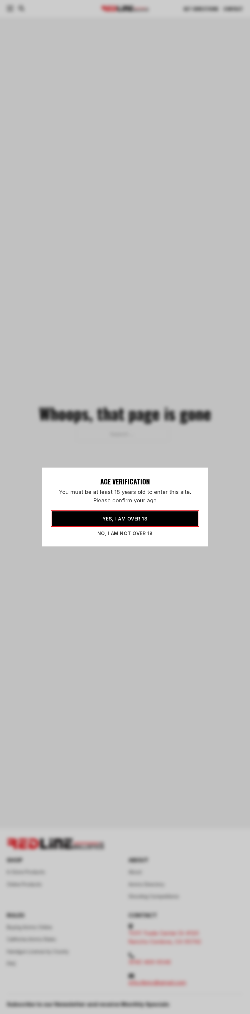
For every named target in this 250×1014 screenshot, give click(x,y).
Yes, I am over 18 (125, 518)
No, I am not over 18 (125, 533)
